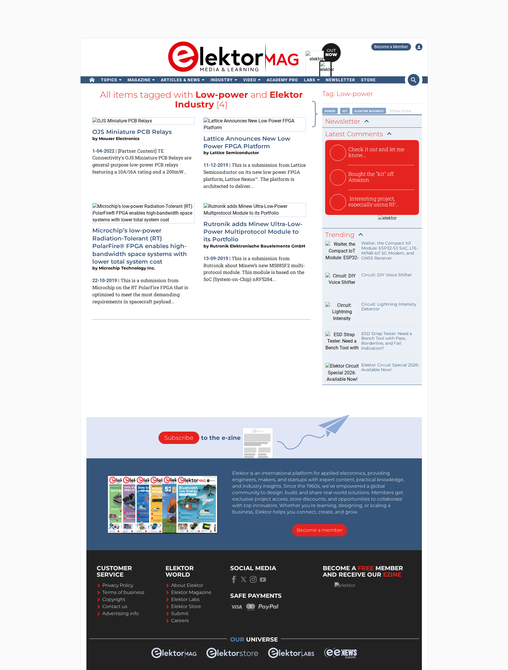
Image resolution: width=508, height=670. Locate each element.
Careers (180, 620)
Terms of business (123, 592)
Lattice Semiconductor (234, 152)
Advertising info (120, 613)
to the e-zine (202, 437)
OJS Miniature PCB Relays (132, 131)
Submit (179, 613)
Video (249, 80)
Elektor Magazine (191, 592)
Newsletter (340, 80)
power (330, 111)
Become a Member (391, 46)
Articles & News (180, 80)
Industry (221, 80)
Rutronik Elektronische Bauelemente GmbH (257, 246)
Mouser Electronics (119, 138)
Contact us (114, 606)
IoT (344, 111)
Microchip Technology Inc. (127, 268)
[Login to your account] (418, 46)
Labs (309, 80)
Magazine (139, 80)
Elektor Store (186, 606)
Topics (109, 80)
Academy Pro (282, 80)
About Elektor (187, 585)
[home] (92, 80)
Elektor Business (369, 111)
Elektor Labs (185, 599)
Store (368, 80)
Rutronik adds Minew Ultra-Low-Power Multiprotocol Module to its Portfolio (253, 231)
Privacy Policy (117, 585)
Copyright (113, 599)
